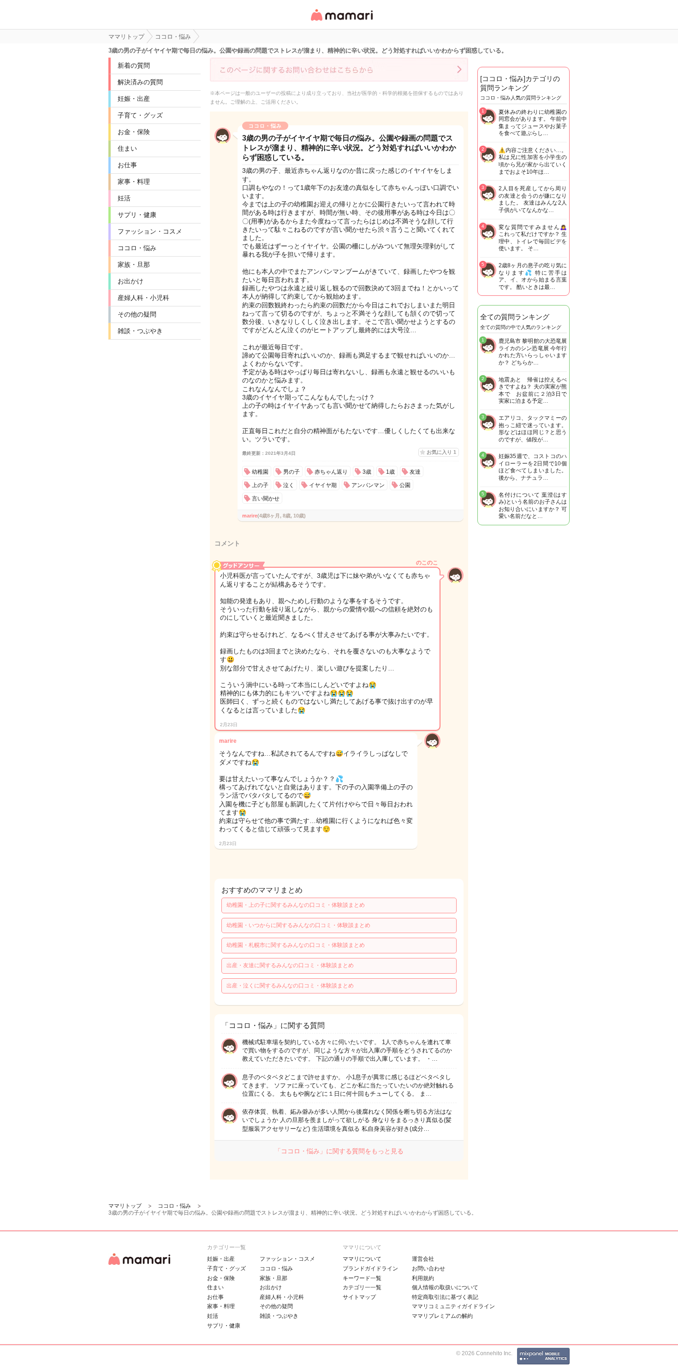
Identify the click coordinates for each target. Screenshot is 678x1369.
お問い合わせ (428, 1268)
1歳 (390, 472)
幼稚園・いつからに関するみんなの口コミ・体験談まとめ (298, 925)
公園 (404, 485)
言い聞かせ (266, 498)
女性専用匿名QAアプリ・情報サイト (341, 21)
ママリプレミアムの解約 (442, 1316)
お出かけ (130, 281)
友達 (415, 472)
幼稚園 (260, 472)
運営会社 (423, 1259)
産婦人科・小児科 (143, 297)
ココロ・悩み (137, 248)
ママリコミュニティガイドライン (453, 1306)
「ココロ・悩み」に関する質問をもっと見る (339, 1151)
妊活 (124, 198)
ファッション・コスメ (150, 231)
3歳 (367, 472)
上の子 (260, 485)
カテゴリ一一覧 (362, 1287)
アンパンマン (368, 485)
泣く (288, 485)
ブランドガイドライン (370, 1268)
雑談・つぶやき (140, 331)
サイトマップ (359, 1297)
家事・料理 (134, 181)
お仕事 (127, 165)
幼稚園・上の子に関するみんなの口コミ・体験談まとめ (295, 905)
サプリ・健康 (137, 214)
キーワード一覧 (362, 1278)
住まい (127, 148)
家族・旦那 (134, 264)
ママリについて (362, 1259)
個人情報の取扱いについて (445, 1287)
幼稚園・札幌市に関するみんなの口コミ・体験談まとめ (295, 945)
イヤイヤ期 (323, 485)
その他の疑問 (137, 314)
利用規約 (423, 1278)
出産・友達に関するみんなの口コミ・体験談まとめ (290, 965)
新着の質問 (134, 65)
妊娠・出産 (134, 98)
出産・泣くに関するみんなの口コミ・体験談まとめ (290, 985)
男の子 (291, 472)
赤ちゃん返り (331, 472)
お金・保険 (134, 131)
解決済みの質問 (140, 82)
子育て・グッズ (140, 115)
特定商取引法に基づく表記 (445, 1297)
